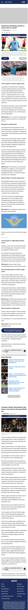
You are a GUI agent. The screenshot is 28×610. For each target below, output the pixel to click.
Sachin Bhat (6, 413)
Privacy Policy (4, 591)
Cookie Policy (4, 593)
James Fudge (6, 30)
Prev (5, 58)
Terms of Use (20, 591)
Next (23, 58)
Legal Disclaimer (21, 593)
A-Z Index (19, 596)
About (2, 584)
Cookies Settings (5, 598)
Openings (19, 584)
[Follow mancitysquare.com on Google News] (25, 351)
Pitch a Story (20, 589)
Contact (3, 586)
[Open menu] (2, 2)
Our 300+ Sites (20, 586)
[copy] (9, 32)
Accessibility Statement (7, 596)
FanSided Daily (5, 589)
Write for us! (4, 237)
